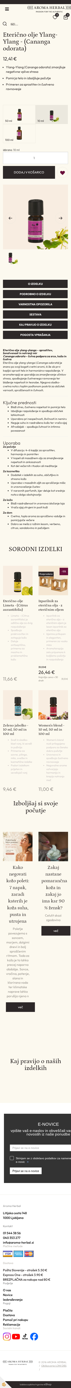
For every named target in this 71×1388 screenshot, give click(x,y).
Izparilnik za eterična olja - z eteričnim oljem (51, 605)
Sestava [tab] (35, 314)
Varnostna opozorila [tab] (35, 304)
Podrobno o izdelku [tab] (35, 294)
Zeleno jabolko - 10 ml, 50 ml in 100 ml (15, 730)
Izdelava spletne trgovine (31, 1384)
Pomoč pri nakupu (15, 1320)
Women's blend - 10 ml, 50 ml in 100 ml (51, 730)
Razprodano (46, 573)
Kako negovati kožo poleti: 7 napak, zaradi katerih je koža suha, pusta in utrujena (17, 894)
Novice (8, 1295)
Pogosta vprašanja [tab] (35, 335)
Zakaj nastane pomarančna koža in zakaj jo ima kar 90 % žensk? (53, 887)
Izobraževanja (12, 1299)
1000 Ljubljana (13, 1218)
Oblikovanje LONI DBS (53, 1365)
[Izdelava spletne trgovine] (47, 1384)
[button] (60, 218)
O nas (7, 1290)
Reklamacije (11, 1324)
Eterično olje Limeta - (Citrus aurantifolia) (15, 605)
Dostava (9, 1315)
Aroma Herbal (12, 1206)
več (20, 1007)
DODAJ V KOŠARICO (29, 172)
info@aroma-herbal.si (18, 1242)
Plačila (7, 1310)
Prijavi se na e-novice (25, 1171)
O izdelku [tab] (35, 284)
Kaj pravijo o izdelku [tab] (35, 324)
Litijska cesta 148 (15, 1213)
